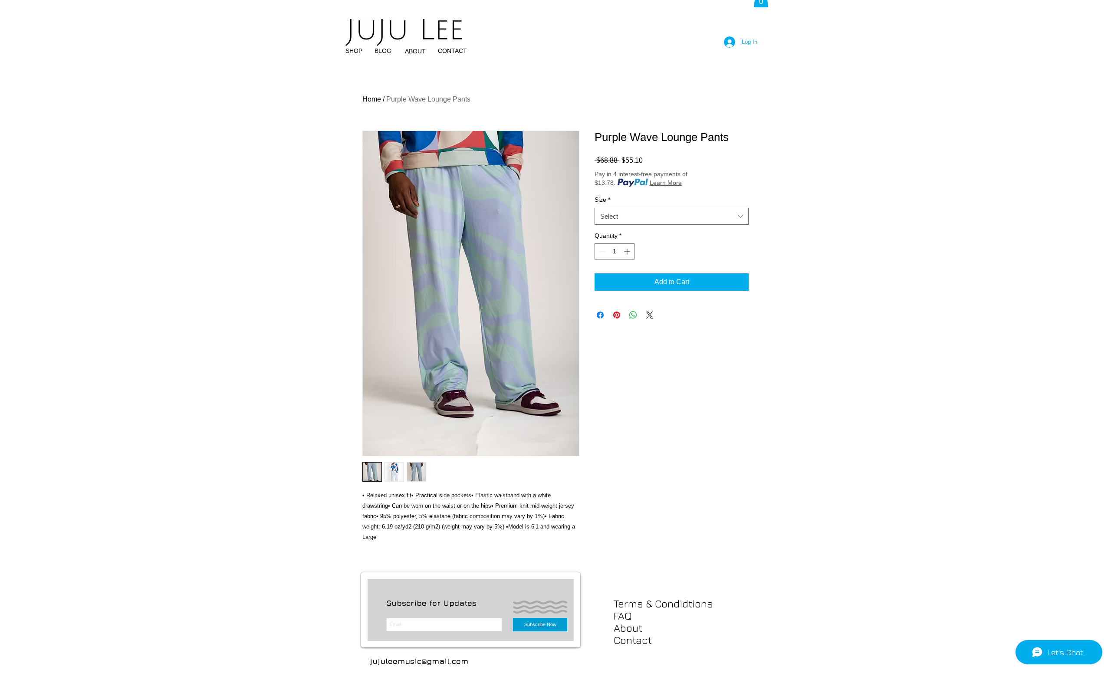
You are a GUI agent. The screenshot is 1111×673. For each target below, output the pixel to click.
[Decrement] (601, 251)
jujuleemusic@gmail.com (419, 661)
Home (371, 99)
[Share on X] (649, 315)
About (628, 628)
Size (602, 199)
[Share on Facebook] (600, 315)
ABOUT (415, 51)
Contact (633, 640)
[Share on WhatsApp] (633, 315)
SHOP (353, 50)
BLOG (383, 50)
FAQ (623, 616)
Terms (628, 603)
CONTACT (452, 50)
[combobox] (672, 216)
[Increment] (627, 251)
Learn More (666, 182)
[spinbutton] (614, 251)
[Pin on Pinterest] (616, 315)
